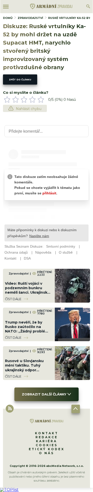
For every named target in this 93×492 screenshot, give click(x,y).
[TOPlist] (9, 489)
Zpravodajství (30, 18)
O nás (46, 453)
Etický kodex (46, 449)
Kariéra (46, 441)
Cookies (47, 445)
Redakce (46, 437)
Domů (8, 18)
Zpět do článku (20, 79)
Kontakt (46, 433)
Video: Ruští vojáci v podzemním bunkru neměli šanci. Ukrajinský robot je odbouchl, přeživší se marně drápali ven (28, 294)
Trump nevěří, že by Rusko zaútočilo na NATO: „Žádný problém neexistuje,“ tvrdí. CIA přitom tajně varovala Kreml (27, 333)
